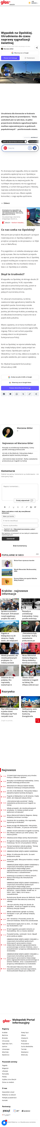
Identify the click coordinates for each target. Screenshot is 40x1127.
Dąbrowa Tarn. (7, 1044)
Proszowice (25, 1044)
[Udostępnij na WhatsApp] (17, 394)
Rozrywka (8, 691)
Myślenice (5, 1055)
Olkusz (23, 1035)
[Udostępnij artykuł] (37, 48)
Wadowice (24, 1052)
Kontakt (5, 1100)
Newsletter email (8, 1092)
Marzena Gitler (9, 49)
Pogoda (4, 1065)
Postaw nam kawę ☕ (10, 58)
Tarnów (23, 1049)
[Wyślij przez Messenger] (10, 394)
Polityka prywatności (9, 1098)
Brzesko (5, 1038)
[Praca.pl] (6, 1111)
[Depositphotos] (26, 1111)
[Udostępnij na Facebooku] (4, 394)
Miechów (5, 1052)
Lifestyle (5, 1071)
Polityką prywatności (11, 530)
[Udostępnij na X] (23, 394)
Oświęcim (24, 1038)
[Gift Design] (6, 1115)
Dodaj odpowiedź (22, 500)
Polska (4, 1077)
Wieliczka (24, 1055)
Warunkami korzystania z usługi (24, 529)
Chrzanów (5, 1041)
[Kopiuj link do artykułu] (30, 394)
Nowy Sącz (25, 1032)
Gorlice (4, 1046)
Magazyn (5, 1068)
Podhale (24, 1041)
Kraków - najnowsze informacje (15, 592)
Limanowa (5, 1049)
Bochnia (5, 1035)
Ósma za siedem (8, 1082)
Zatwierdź (11, 539)
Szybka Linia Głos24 (9, 1079)
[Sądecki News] (16, 1111)
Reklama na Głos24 (9, 1095)
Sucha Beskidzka (27, 1046)
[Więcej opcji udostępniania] (36, 394)
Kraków (4, 1032)
